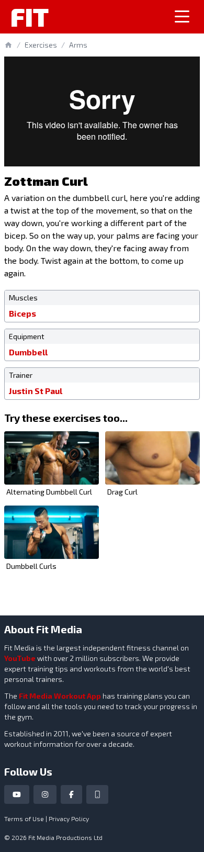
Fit (29, 16)
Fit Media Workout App (60, 695)
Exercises (41, 44)
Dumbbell (28, 352)
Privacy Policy (69, 818)
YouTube (20, 658)
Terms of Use (24, 818)
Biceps (22, 313)
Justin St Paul (35, 391)
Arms (78, 44)
